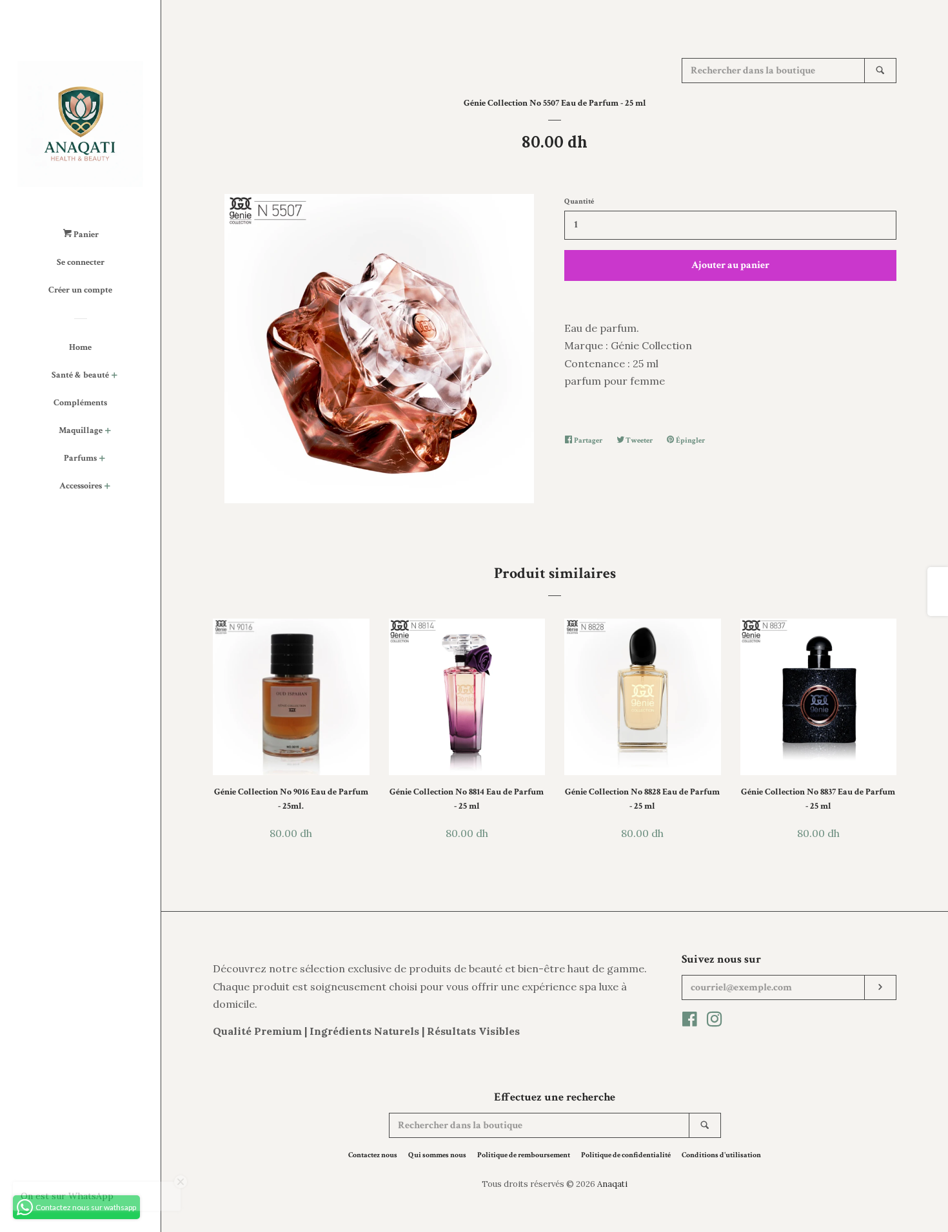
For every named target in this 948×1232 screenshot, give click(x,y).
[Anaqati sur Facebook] (690, 1021)
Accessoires (80, 486)
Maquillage (81, 430)
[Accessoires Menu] (107, 487)
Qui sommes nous (437, 1155)
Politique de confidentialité (626, 1155)
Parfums (80, 458)
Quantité (579, 201)
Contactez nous (372, 1155)
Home (80, 347)
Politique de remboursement (523, 1155)
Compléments (80, 403)
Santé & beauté (80, 375)
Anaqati (612, 1184)
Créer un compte (80, 290)
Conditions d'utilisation (721, 1155)
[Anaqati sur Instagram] (714, 1021)
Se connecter (80, 262)
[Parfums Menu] (102, 459)
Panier (85, 234)
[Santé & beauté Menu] (114, 376)
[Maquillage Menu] (108, 432)
